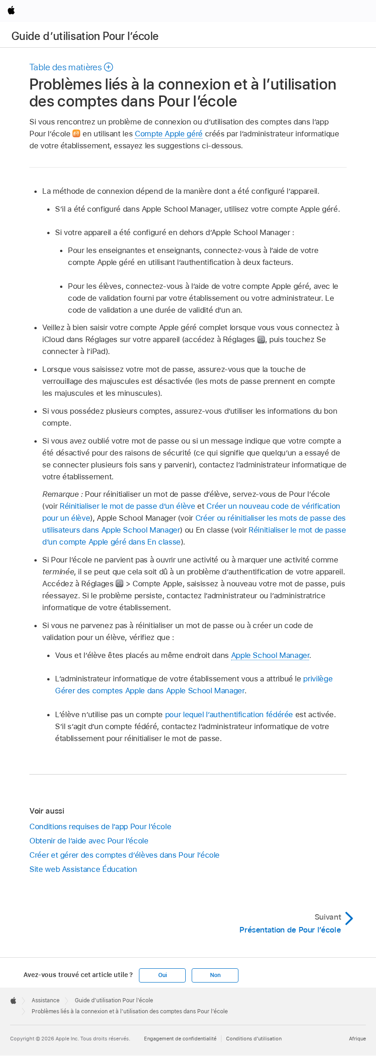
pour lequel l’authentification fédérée (229, 714)
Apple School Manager (270, 655)
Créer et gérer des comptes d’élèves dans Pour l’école (124, 854)
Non (215, 975)
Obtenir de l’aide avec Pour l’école (89, 840)
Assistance (46, 1000)
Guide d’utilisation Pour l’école (85, 36)
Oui (162, 975)
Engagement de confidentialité (180, 1038)
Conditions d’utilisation (254, 1038)
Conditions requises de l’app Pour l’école (100, 826)
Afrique (357, 1038)
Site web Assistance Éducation (83, 869)
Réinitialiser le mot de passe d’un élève (127, 506)
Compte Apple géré (169, 133)
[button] (71, 67)
